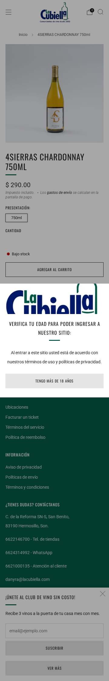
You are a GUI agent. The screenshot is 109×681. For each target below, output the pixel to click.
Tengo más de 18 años (54, 380)
